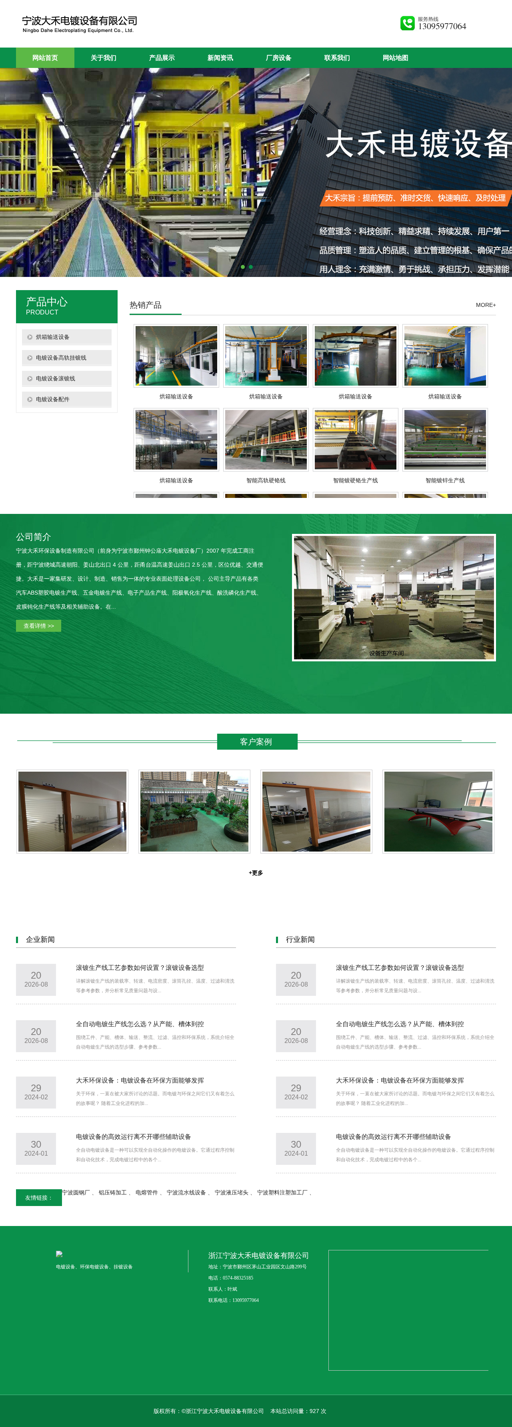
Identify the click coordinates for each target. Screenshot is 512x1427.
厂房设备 (279, 57)
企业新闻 (40, 939)
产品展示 (162, 57)
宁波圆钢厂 (77, 1192)
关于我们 (103, 57)
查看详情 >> (39, 626)
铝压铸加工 (113, 1192)
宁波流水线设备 (187, 1192)
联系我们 (337, 57)
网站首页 (45, 57)
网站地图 (395, 57)
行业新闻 (300, 939)
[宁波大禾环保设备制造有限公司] (87, 32)
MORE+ (486, 305)
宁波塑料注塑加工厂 (283, 1192)
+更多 (256, 873)
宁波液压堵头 (232, 1192)
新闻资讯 (220, 57)
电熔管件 (148, 1192)
